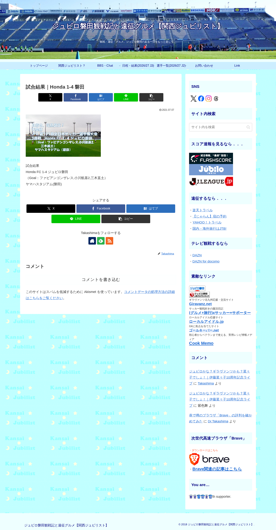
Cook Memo (201, 343)
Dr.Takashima (218, 421)
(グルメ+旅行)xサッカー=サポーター (220, 313)
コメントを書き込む (101, 279)
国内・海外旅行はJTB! (209, 228)
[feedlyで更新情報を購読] (101, 241)
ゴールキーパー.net (204, 330)
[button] (151, 97)
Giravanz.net (200, 304)
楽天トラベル (202, 210)
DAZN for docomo (205, 261)
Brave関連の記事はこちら (217, 469)
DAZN (197, 255)
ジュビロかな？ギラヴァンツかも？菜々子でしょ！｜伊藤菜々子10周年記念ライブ (219, 377)
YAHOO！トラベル (207, 222)
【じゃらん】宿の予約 (209, 216)
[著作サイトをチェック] (92, 241)
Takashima (206, 383)
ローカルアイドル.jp (206, 321)
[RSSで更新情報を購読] (109, 241)
